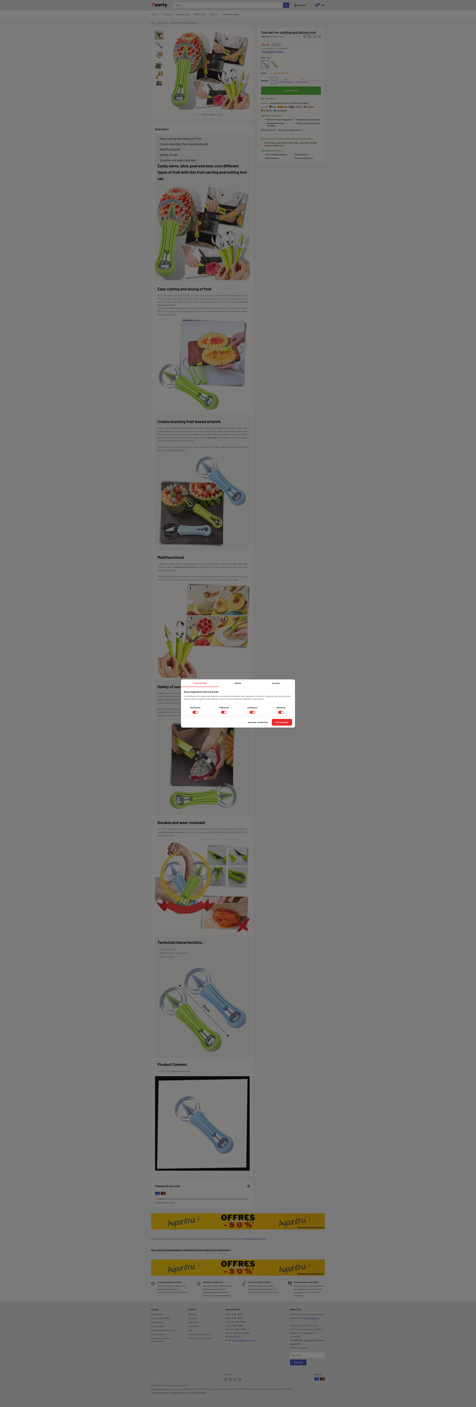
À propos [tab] (276, 683)
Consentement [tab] (200, 683)
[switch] (195, 712)
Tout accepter (281, 722)
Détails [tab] (238, 683)
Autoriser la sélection (258, 722)
